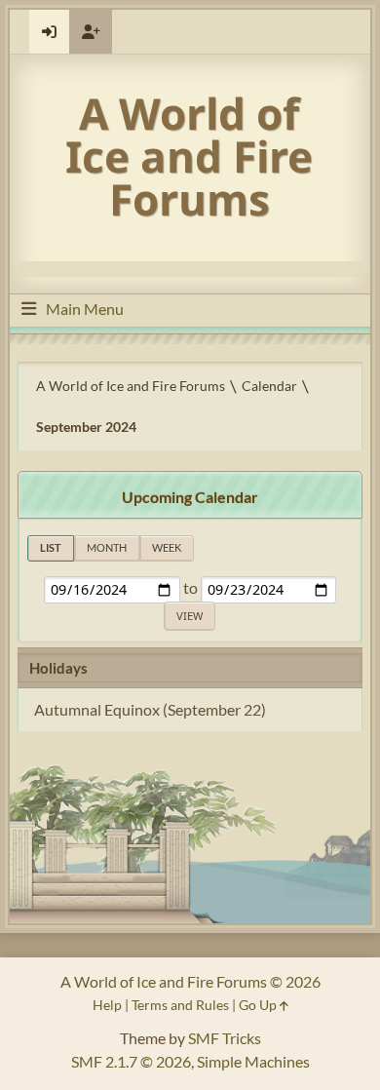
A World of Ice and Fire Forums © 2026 (190, 981)
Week (166, 547)
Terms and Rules (180, 1004)
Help (107, 1004)
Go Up (259, 1004)
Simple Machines (253, 1061)
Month (107, 547)
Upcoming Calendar (190, 496)
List (50, 547)
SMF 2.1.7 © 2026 (131, 1061)
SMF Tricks (224, 1038)
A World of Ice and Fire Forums (189, 156)
